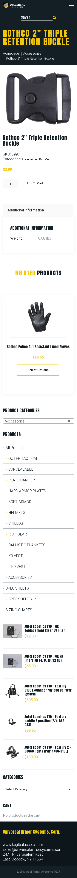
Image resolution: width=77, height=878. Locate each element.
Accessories (32, 53)
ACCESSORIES (20, 577)
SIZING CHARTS (19, 610)
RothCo (44, 159)
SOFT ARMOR (19, 502)
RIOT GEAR (17, 534)
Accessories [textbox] (37, 421)
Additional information (25, 210)
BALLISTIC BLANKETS (26, 545)
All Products (16, 447)
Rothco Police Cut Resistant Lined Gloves (38, 347)
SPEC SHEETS (17, 588)
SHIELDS (15, 523)
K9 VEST (15, 556)
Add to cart (35, 183)
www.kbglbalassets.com (23, 844)
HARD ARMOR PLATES (27, 491)
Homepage (11, 53)
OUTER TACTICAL (23, 458)
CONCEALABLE (20, 469)
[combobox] (38, 421)
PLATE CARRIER (21, 480)
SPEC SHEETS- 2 (22, 599)
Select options (38, 370)
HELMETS (16, 512)
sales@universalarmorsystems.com (32, 849)
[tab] (38, 210)
